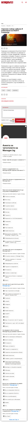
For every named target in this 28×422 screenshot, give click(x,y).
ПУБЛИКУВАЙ (20, 120)
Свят (2, 23)
